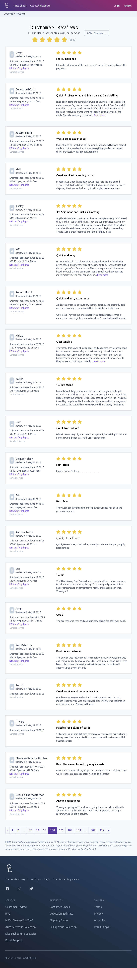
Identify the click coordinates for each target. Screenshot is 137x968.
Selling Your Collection (63, 926)
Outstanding (64, 341)
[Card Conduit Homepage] (6, 5)
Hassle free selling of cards (73, 727)
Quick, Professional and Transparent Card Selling (87, 95)
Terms (98, 906)
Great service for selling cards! (75, 175)
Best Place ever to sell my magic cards (80, 764)
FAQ (7, 913)
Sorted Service (16, 109)
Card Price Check (60, 906)
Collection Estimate (40, 5)
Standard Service (17, 441)
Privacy (98, 913)
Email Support (13, 940)
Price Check (20, 5)
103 (78, 830)
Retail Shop (101, 926)
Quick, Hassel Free (67, 538)
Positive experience (68, 651)
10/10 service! (65, 384)
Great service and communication (77, 691)
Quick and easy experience (72, 298)
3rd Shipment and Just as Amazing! (78, 212)
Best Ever (62, 501)
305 (101, 830)
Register (128, 5)
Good (59, 614)
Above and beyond (68, 800)
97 (30, 830)
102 (70, 830)
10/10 (59, 574)
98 (37, 830)
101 (61, 830)
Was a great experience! (71, 138)
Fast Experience (66, 58)
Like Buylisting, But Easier (20, 933)
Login (117, 5)
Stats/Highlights (20, 68)
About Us (99, 920)
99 (44, 830)
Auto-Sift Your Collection (20, 926)
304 (93, 830)
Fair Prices (62, 464)
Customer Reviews (14, 13)
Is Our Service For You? (19, 920)
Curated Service (17, 72)
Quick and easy (65, 255)
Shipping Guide (59, 920)
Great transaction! (67, 428)
